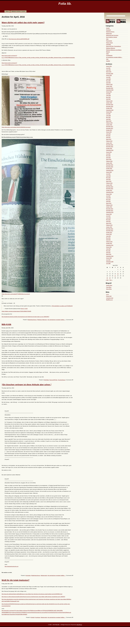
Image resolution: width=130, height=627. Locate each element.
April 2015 (108, 179)
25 (107, 277)
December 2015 (109, 164)
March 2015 (108, 181)
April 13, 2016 (24, 308)
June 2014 (108, 197)
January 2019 (109, 102)
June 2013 (108, 217)
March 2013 (108, 223)
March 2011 (108, 254)
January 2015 (109, 185)
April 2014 (108, 201)
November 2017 (109, 128)
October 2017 (109, 130)
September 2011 (109, 245)
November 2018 (109, 106)
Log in (107, 294)
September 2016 (109, 150)
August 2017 (109, 132)
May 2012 (108, 238)
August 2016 (109, 152)
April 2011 (108, 252)
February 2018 (109, 122)
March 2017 (108, 139)
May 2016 (108, 155)
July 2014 (108, 195)
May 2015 (108, 177)
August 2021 (109, 66)
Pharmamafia (109, 40)
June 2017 (108, 133)
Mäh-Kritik (6, 324)
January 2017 (109, 143)
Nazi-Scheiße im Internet (111, 37)
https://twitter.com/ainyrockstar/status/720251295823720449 (16, 311)
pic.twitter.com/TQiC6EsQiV (66, 305)
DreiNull (33, 617)
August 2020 (109, 75)
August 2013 (109, 214)
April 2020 (108, 82)
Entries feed (108, 296)
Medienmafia (44, 575)
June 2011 (108, 248)
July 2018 (108, 113)
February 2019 (109, 101)
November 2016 (109, 146)
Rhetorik (108, 51)
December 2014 (109, 186)
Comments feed (109, 298)
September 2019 (109, 90)
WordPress (79, 624)
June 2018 (108, 115)
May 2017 (108, 135)
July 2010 (108, 259)
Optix (107, 39)
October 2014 (109, 190)
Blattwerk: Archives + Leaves (18, 11)
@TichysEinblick (55, 305)
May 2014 (108, 199)
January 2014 (109, 206)
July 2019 (108, 93)
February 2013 (109, 225)
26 (110, 277)
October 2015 (109, 168)
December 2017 (109, 126)
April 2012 (108, 239)
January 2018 (109, 124)
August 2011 (109, 247)
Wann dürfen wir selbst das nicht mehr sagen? (23, 22)
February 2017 (109, 141)
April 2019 (108, 99)
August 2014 (109, 194)
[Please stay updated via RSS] (111, 22)
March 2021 (108, 71)
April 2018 (108, 119)
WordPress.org (109, 299)
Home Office (109, 289)
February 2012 (109, 241)
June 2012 (108, 236)
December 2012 (109, 228)
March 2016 (108, 159)
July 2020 (108, 77)
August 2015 (109, 172)
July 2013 (108, 216)
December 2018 (109, 104)
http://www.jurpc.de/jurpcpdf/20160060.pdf (19, 39)
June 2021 (108, 69)
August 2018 (109, 111)
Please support (109, 42)
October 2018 (109, 108)
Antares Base (109, 285)
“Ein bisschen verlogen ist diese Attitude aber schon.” (27, 385)
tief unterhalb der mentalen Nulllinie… (114, 57)
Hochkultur (28, 575)
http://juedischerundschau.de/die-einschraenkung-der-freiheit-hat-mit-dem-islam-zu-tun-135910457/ (25, 316)
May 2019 (108, 97)
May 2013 (108, 219)
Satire (107, 53)
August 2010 (109, 258)
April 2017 (108, 137)
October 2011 (109, 243)
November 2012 (109, 230)
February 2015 (109, 183)
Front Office (108, 287)
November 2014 (109, 188)
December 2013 (109, 208)
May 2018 (108, 117)
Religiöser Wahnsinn (42, 319)
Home (7, 11)
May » (110, 280)
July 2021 (108, 68)
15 (117, 273)
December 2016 (109, 144)
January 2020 (109, 86)
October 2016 (109, 148)
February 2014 (109, 205)
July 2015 (108, 174)
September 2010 (109, 256)
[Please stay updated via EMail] (122, 22)
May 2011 (108, 250)
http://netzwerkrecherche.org (11, 566)
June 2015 (108, 175)
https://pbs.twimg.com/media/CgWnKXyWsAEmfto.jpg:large (16, 127)
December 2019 (109, 88)
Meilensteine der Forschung (112, 35)
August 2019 (109, 91)
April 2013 (108, 221)
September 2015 (109, 170)
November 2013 (109, 210)
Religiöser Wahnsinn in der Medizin (113, 50)
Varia (107, 59)
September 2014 (109, 192)
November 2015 (109, 166)
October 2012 (109, 232)
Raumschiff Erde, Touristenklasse (57, 379)
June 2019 (108, 95)
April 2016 (108, 157)
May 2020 (108, 80)
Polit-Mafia (46, 379)
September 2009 (109, 261)
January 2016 (109, 163)
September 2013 (109, 212)
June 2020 (108, 79)
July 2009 (108, 263)
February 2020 (109, 84)
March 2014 (108, 203)
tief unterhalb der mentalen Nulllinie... (56, 319)
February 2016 (109, 161)
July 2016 (108, 153)
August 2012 (109, 234)
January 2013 (109, 227)
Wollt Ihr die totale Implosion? (15, 580)
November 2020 (109, 73)
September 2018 (109, 110)
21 (115, 275)
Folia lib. (65, 3)
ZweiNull (108, 61)
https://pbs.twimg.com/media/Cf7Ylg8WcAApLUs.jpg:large (15, 294)
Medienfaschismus (32, 319)
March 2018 (108, 121)
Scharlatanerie (109, 55)
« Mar (107, 280)
